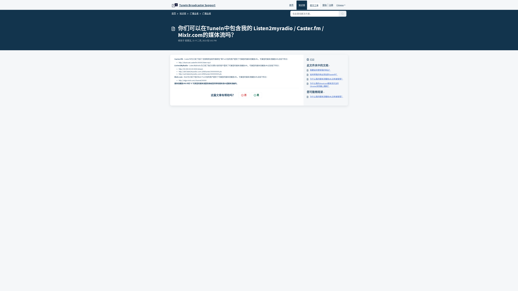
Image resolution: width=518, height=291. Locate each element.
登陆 (324, 5)
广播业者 (194, 13)
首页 (291, 5)
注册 (331, 5)
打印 (312, 59)
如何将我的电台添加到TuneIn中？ (324, 74)
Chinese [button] (340, 5)
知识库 (302, 5)
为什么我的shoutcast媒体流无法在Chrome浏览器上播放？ (324, 84)
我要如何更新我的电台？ (320, 70)
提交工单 (314, 5)
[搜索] (342, 14)
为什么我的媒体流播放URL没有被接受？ (326, 79)
